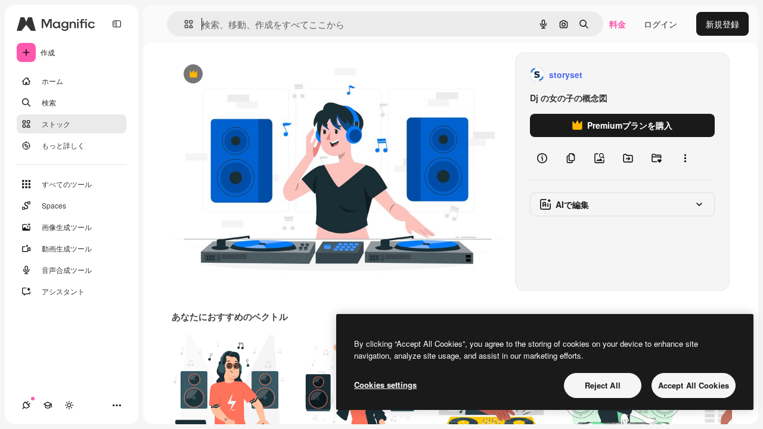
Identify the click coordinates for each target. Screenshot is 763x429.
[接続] (26, 405)
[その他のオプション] (685, 158)
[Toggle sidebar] (116, 23)
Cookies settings (385, 384)
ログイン (660, 24)
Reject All (603, 385)
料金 (617, 24)
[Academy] (47, 405)
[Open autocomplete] (184, 24)
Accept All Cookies (693, 385)
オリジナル (253, 75)
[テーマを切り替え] (69, 405)
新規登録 (722, 24)
